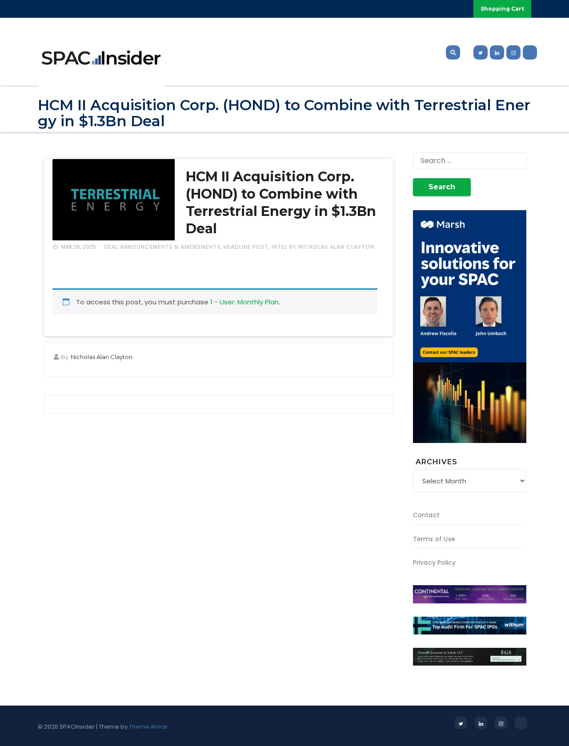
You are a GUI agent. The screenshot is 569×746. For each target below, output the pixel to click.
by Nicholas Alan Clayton (331, 247)
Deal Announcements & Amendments (162, 247)
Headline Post (246, 247)
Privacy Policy (434, 562)
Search (442, 187)
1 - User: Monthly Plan (244, 302)
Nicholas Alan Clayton (101, 356)
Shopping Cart (502, 8)
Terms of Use (434, 539)
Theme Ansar (148, 726)
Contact (426, 515)
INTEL (279, 247)
